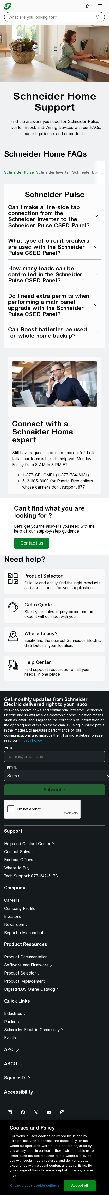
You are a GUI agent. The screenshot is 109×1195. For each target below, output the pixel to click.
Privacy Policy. (30, 740)
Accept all (79, 1185)
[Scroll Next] (98, 172)
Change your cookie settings (34, 1185)
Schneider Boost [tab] (87, 172)
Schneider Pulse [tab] (19, 172)
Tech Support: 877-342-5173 (31, 876)
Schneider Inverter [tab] (53, 172)
